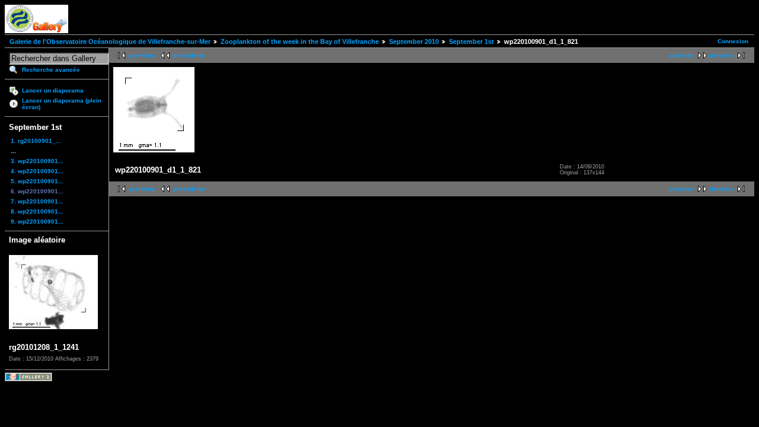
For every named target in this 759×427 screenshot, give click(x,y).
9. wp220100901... (37, 221)
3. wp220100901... (37, 161)
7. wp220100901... (37, 201)
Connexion (732, 41)
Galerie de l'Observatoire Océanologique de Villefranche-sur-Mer (110, 41)
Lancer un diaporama (53, 90)
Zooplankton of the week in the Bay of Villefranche (300, 41)
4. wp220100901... (37, 171)
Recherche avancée (51, 69)
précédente (189, 55)
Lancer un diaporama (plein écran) (61, 103)
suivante (681, 55)
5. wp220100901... (37, 181)
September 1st (471, 41)
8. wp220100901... (37, 211)
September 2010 (414, 41)
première (142, 55)
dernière (722, 55)
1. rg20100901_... (36, 141)
